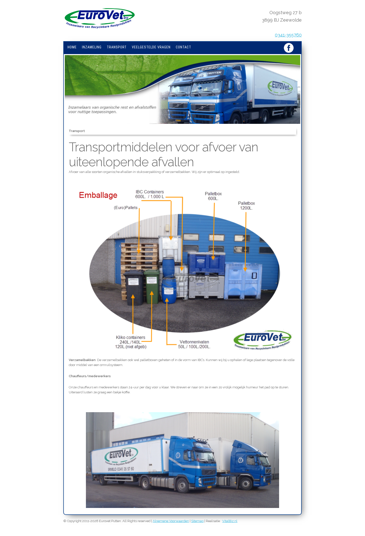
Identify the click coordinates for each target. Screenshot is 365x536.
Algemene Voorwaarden (171, 521)
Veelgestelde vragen (151, 47)
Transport (117, 47)
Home (72, 47)
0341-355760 (288, 34)
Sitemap (197, 521)
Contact (183, 47)
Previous (57, 95)
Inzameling (92, 47)
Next (309, 95)
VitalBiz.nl (229, 521)
